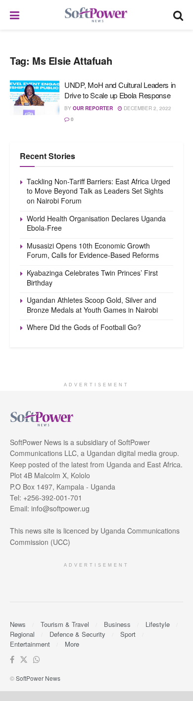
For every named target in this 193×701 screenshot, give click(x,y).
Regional (22, 634)
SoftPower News (38, 678)
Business (117, 624)
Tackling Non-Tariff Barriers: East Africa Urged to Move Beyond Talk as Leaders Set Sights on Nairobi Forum (98, 191)
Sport (128, 634)
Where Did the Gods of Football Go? (84, 327)
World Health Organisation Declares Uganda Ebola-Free (96, 223)
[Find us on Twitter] (24, 660)
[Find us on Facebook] (12, 660)
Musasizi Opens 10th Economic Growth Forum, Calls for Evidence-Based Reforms (93, 250)
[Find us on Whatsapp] (36, 660)
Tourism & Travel (65, 624)
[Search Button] (178, 15)
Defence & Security (77, 634)
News (18, 624)
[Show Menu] (14, 15)
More (72, 644)
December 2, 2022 (146, 108)
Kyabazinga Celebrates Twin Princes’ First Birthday (92, 278)
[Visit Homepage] (96, 15)
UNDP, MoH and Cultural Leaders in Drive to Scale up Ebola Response (120, 90)
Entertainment (30, 644)
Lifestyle (157, 624)
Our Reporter (93, 108)
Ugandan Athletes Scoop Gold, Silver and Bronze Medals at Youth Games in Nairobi (92, 305)
